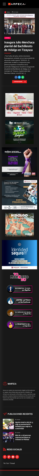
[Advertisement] (19, 351)
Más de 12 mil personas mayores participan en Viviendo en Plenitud (23, 437)
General (7, 38)
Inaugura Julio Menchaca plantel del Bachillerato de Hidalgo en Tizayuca (19, 46)
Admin (8, 12)
